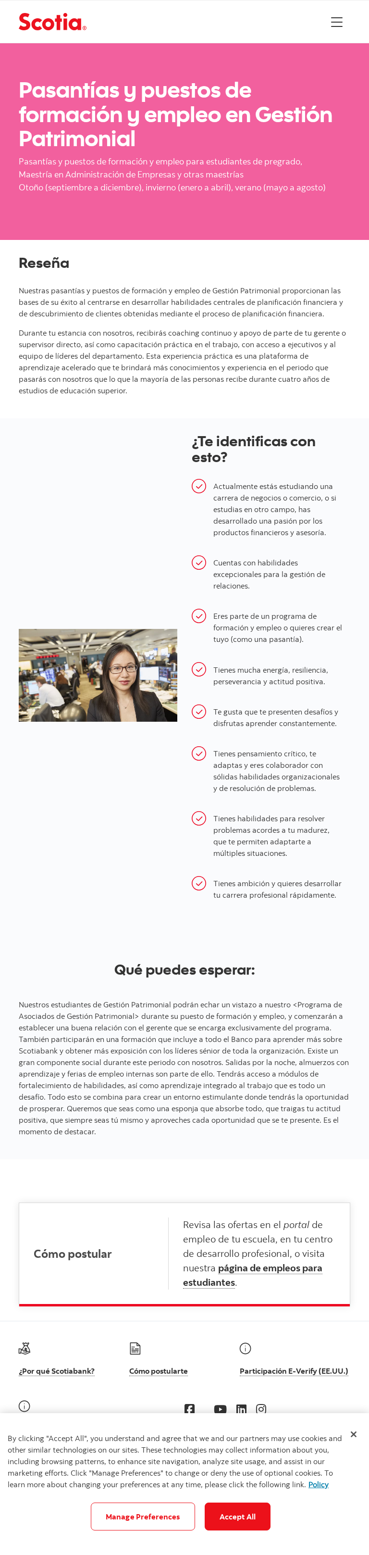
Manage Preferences (143, 1516)
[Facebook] (189, 1409)
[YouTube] (220, 1409)
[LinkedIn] (241, 1409)
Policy (318, 1484)
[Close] (353, 1434)
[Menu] (337, 21)
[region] (184, 1484)
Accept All (238, 1516)
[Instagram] (261, 1409)
